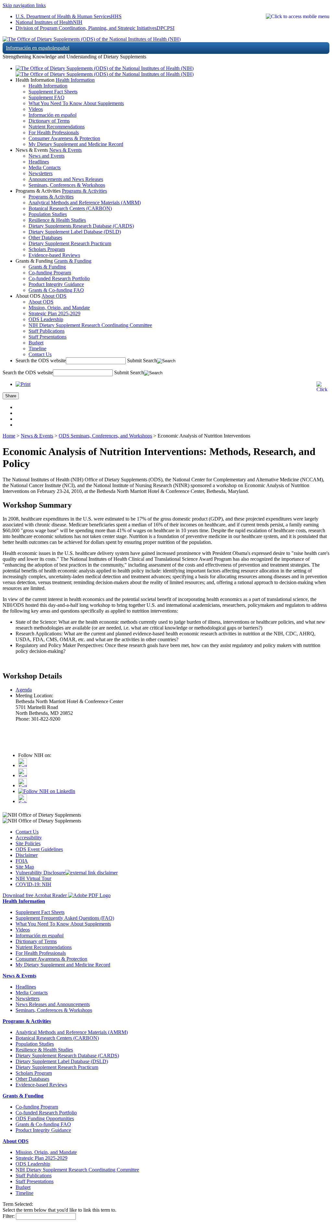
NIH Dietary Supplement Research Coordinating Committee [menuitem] (90, 325)
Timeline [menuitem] (37, 348)
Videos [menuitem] (36, 109)
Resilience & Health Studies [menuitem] (57, 220)
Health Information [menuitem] (48, 86)
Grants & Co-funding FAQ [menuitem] (56, 290)
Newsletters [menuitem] (41, 173)
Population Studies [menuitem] (48, 214)
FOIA (22, 861)
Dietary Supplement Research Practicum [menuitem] (70, 243)
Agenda (24, 689)
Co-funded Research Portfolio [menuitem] (59, 278)
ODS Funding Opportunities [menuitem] (45, 1118)
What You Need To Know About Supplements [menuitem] (76, 103)
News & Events (65, 150)
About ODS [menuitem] (41, 302)
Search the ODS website (41, 360)
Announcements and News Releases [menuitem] (66, 179)
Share (10, 395)
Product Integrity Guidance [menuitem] (56, 284)
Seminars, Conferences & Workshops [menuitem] (67, 185)
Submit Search (142, 360)
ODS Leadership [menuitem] (46, 319)
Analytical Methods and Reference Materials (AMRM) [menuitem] (85, 202)
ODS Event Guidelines (39, 849)
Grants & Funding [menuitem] (47, 267)
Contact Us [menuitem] (40, 354)
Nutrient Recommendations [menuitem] (57, 126)
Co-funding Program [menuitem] (50, 272)
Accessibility (29, 837)
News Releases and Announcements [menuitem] (53, 1004)
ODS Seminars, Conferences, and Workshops (105, 435)
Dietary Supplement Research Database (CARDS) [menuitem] (67, 1055)
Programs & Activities (84, 191)
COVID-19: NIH (33, 884)
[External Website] (91, 872)
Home (9, 435)
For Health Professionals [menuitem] (54, 132)
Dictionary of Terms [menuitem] (49, 121)
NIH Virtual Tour (33, 878)
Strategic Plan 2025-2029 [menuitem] (54, 313)
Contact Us (27, 832)
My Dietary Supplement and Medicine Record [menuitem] (76, 144)
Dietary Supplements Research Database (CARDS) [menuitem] (81, 226)
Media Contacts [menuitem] (45, 167)
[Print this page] (23, 384)
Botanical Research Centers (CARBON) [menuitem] (70, 208)
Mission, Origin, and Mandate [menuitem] (59, 307)
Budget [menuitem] (36, 342)
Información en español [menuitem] (53, 115)
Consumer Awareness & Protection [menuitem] (64, 138)
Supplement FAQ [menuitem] (47, 97)
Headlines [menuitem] (39, 161)
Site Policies (28, 843)
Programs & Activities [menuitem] (51, 196)
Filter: (9, 1216)
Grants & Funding (72, 261)
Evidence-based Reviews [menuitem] (54, 255)
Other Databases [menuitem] (45, 237)
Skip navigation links (24, 5)
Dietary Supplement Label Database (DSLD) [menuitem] (75, 231)
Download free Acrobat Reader (35, 895)
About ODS (54, 296)
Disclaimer (27, 855)
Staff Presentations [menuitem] (47, 337)
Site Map (25, 867)
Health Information (75, 80)
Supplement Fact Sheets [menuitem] (53, 91)
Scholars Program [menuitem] (47, 249)
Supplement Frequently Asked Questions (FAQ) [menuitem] (65, 918)
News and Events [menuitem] (47, 156)
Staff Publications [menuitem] (47, 331)
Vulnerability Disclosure (40, 872)
